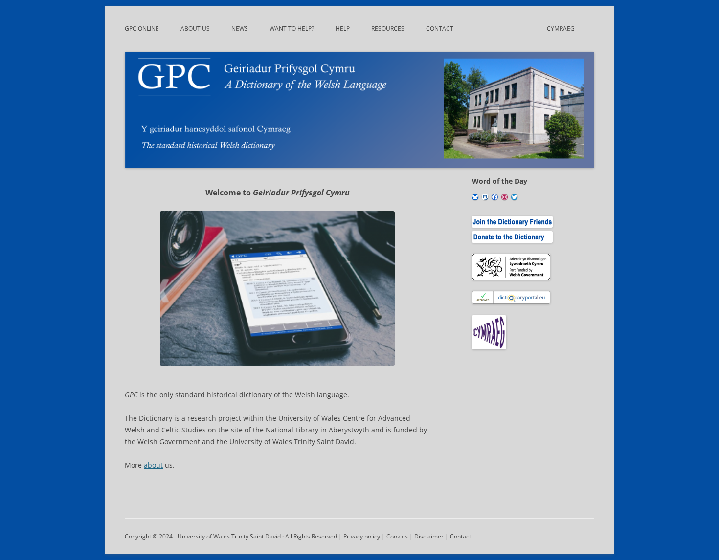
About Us (195, 28)
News (239, 28)
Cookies (397, 536)
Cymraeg (561, 28)
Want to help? (292, 28)
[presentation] (277, 288)
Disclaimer (429, 536)
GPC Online (142, 28)
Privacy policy (361, 536)
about (153, 465)
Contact (439, 28)
